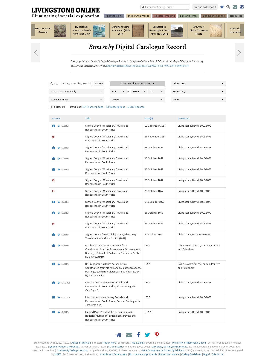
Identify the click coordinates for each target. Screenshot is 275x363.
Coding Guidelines (191, 354)
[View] (53, 126)
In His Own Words (138, 15)
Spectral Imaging (164, 15)
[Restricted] (53, 136)
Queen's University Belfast (64, 346)
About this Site (114, 15)
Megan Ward (109, 342)
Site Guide (218, 354)
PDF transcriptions (92, 106)
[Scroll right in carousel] (242, 30)
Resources (236, 15)
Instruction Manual (169, 354)
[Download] (59, 126)
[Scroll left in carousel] (33, 30)
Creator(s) (183, 118)
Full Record (59, 106)
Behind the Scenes (214, 15)
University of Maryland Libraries (169, 346)
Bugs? (206, 354)
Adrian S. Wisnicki (81, 342)
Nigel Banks (138, 342)
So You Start (115, 346)
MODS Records (136, 106)
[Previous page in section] (35, 52)
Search (99, 83)
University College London (72, 350)
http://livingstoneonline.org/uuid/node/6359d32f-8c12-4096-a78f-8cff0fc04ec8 (147, 66)
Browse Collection (204, 7)
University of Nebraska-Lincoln (189, 342)
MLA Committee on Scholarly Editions (163, 350)
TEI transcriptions (115, 106)
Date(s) (149, 118)
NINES (58, 354)
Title (87, 118)
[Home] (65, 12)
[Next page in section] (239, 52)
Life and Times (189, 15)
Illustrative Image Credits (143, 354)
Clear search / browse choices (137, 83)
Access (56, 118)
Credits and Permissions (113, 354)
